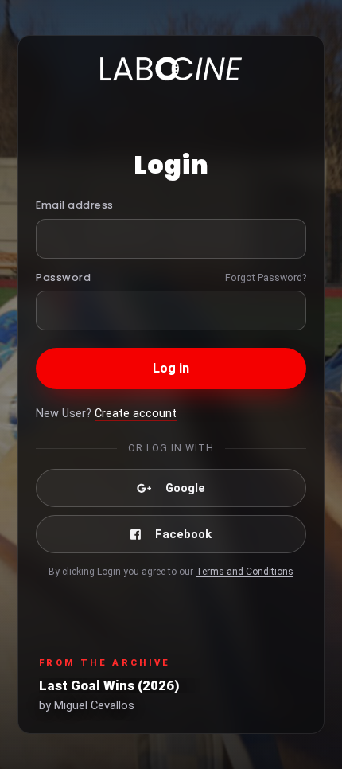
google (185, 488)
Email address (75, 205)
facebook (183, 534)
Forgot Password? (265, 277)
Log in (171, 368)
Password (63, 277)
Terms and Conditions (244, 571)
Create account (136, 413)
